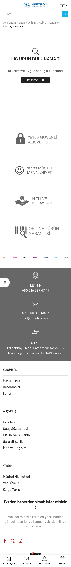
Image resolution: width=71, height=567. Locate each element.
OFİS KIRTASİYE (37, 22)
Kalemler (54, 22)
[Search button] (65, 14)
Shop (22, 22)
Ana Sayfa (9, 22)
